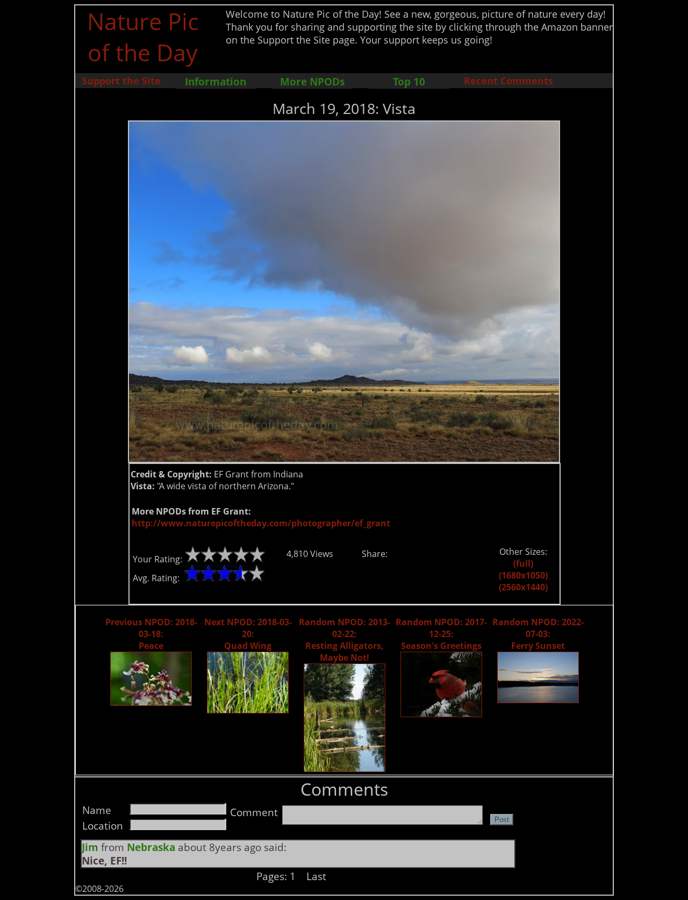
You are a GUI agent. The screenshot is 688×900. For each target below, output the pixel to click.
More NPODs (312, 81)
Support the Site (121, 80)
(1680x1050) (523, 575)
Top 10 (409, 81)
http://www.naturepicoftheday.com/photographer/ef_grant (261, 523)
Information (215, 81)
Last (316, 876)
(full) (523, 563)
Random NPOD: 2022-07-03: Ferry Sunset (538, 634)
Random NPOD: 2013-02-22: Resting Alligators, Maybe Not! (344, 639)
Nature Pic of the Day (142, 36)
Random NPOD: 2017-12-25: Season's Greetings (441, 634)
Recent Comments (508, 80)
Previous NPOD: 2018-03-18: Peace (151, 634)
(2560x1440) (523, 587)
